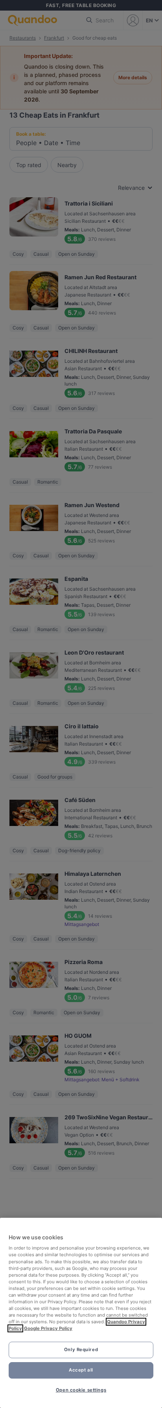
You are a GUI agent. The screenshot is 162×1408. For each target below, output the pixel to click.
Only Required (81, 1349)
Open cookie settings (81, 1390)
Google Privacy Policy (48, 1328)
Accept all (81, 1370)
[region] (81, 1313)
